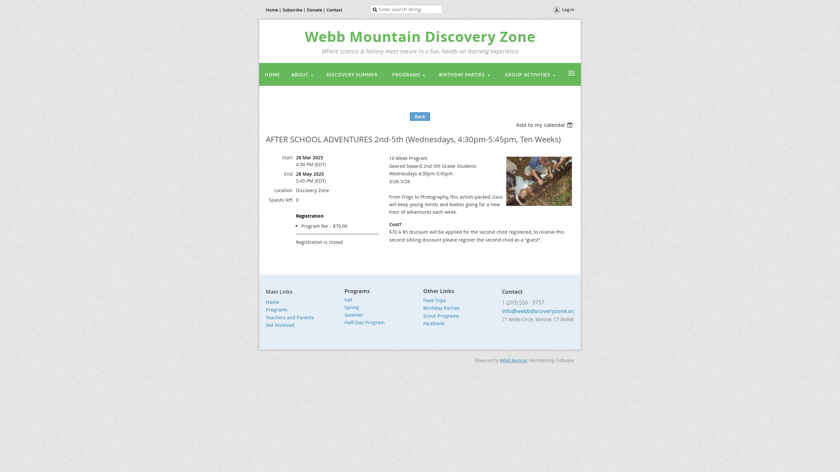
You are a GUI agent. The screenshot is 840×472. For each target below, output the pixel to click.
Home (272, 302)
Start (287, 157)
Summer (354, 315)
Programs (276, 309)
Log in (568, 9)
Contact (334, 10)
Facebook (434, 323)
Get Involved (280, 325)
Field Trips (434, 300)
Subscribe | (294, 10)
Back (420, 116)
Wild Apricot (514, 360)
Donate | (316, 10)
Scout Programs (441, 316)
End (288, 174)
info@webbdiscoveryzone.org (539, 311)
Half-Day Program (365, 322)
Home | (273, 10)
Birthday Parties (442, 308)
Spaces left (281, 200)
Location (283, 190)
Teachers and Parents (290, 317)
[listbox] (545, 125)
